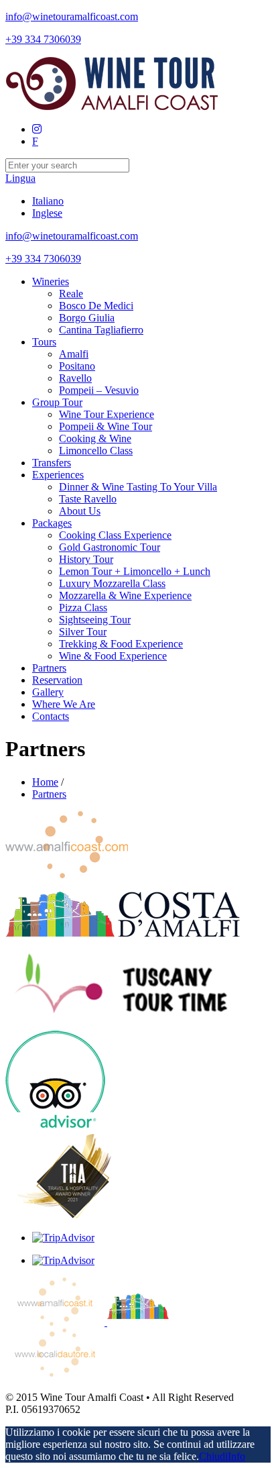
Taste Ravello (88, 499)
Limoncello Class (96, 450)
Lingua (20, 178)
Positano (77, 366)
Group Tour (57, 402)
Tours (44, 342)
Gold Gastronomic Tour (109, 547)
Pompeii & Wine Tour (105, 426)
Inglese (47, 213)
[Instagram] (37, 129)
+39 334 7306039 (43, 39)
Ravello (75, 378)
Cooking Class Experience (115, 535)
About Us (79, 511)
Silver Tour (83, 631)
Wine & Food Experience (113, 656)
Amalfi (73, 354)
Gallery (48, 692)
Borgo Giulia (87, 317)
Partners (49, 668)
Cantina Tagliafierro (101, 329)
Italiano (48, 201)
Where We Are (63, 704)
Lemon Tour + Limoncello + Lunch (134, 571)
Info (236, 1456)
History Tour (86, 559)
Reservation (57, 680)
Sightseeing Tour (95, 619)
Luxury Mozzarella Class (112, 583)
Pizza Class (83, 607)
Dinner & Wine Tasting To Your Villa (138, 486)
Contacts (50, 716)
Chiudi (213, 1456)
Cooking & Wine (95, 438)
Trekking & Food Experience (121, 643)
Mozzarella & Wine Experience (125, 595)
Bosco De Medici (96, 305)
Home (45, 782)
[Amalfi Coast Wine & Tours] (112, 106)
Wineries (50, 281)
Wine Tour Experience (106, 414)
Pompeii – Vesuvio (99, 390)
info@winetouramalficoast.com (71, 16)
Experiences (58, 474)
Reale (71, 293)
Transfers (51, 462)
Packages (52, 523)
